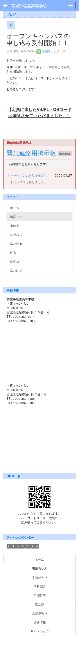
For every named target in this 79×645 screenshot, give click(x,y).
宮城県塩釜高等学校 (29, 5)
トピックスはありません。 (28, 175)
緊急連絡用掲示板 (32, 152)
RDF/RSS (65, 153)
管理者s (46, 51)
